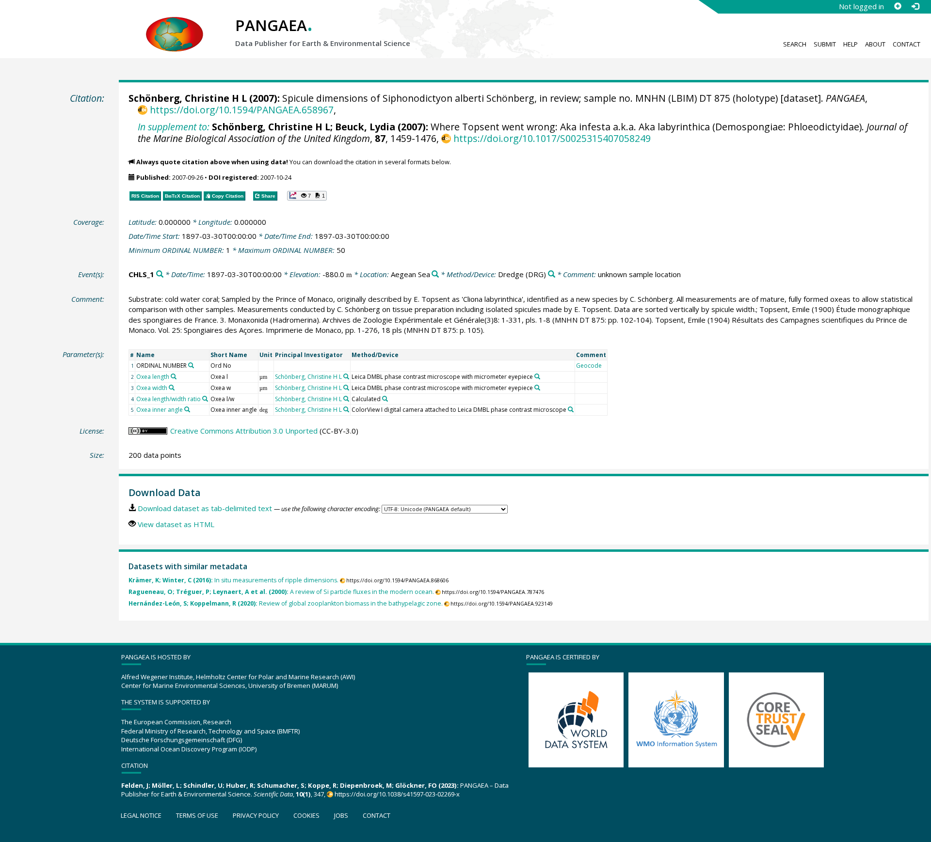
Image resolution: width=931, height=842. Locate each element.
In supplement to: (173, 126)
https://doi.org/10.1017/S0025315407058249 (551, 138)
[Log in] (915, 6)
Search (794, 44)
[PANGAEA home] (174, 25)
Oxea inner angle (159, 409)
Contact (906, 44)
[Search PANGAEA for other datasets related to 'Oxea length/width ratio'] (205, 399)
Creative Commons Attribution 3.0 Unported (244, 431)
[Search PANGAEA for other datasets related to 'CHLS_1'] (159, 274)
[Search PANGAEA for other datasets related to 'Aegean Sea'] (435, 274)
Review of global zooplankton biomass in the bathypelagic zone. (285, 603)
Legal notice (141, 815)
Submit (825, 44)
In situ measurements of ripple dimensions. (233, 580)
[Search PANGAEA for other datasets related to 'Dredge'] (551, 274)
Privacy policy (256, 815)
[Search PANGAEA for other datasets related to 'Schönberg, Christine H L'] (346, 376)
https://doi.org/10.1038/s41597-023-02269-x (397, 794)
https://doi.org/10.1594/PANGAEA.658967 (241, 109)
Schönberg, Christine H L (187, 98)
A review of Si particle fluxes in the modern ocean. (281, 592)
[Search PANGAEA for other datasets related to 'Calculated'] (385, 399)
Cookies (306, 815)
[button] (307, 196)
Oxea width (151, 388)
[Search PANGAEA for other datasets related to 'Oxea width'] (172, 387)
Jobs (341, 815)
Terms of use (197, 815)
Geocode (589, 365)
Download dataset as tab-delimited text (205, 508)
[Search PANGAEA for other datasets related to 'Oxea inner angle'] (187, 409)
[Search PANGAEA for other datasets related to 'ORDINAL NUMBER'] (191, 365)
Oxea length (152, 377)
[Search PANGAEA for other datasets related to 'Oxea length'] (174, 376)
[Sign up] (897, 6)
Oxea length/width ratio (168, 399)
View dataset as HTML (176, 524)
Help (850, 44)
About (875, 44)
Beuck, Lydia (365, 126)
